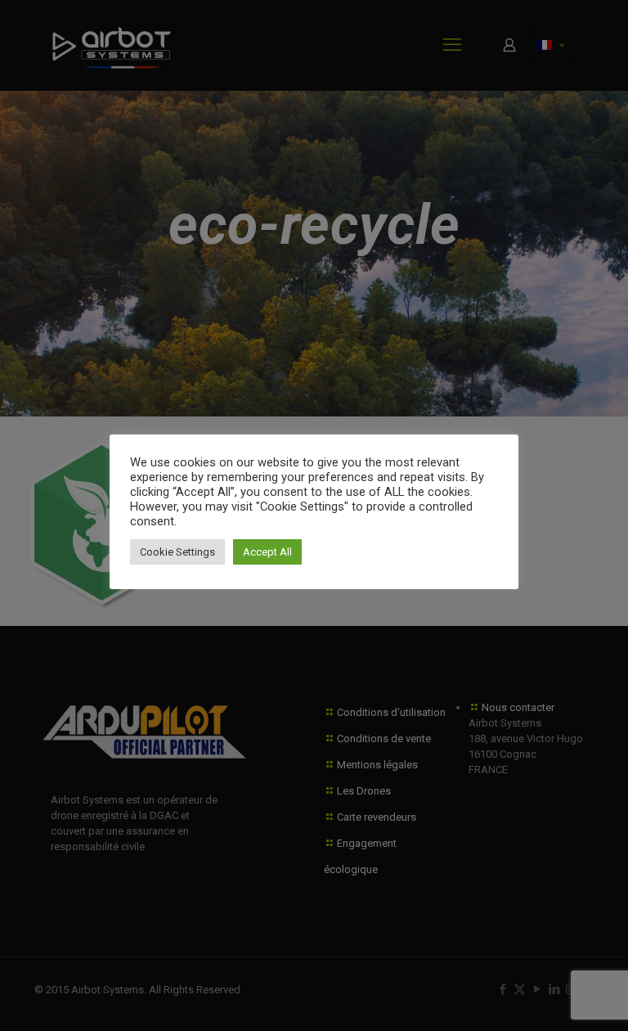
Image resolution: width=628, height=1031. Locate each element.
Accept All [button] (267, 552)
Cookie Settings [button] (177, 552)
